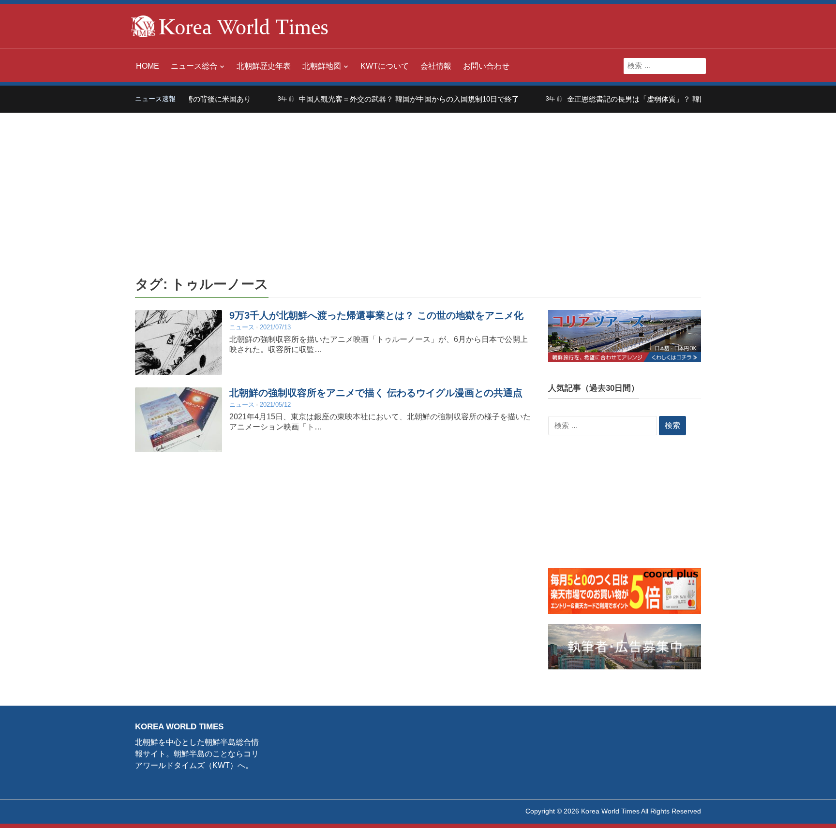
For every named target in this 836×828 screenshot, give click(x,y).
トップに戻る (804, 809)
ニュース (241, 327)
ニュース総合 (194, 66)
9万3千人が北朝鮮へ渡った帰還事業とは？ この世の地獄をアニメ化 (376, 315)
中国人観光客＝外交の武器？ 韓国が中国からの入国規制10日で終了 (390, 99)
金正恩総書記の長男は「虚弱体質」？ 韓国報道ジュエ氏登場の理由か (661, 99)
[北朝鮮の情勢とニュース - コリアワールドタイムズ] (229, 25)
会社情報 (435, 66)
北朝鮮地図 (321, 66)
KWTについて (384, 66)
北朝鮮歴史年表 (264, 66)
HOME (147, 66)
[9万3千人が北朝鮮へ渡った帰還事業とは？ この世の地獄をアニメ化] (178, 342)
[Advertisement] (418, 185)
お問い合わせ (486, 66)
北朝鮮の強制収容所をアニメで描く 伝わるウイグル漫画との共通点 (375, 392)
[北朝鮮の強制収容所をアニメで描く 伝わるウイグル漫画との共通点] (178, 419)
